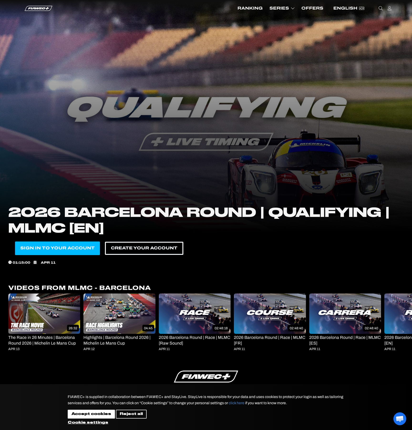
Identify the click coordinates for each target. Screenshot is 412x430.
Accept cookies (91, 414)
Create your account (144, 248)
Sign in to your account (57, 248)
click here (236, 403)
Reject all (131, 414)
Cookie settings (88, 422)
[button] (399, 418)
